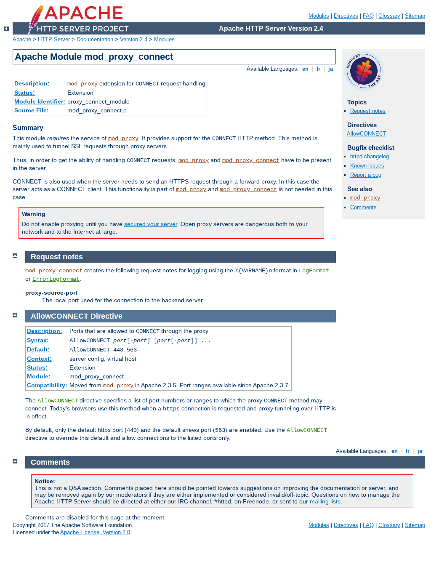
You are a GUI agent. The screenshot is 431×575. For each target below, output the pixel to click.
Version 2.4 (133, 39)
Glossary (389, 16)
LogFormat (314, 270)
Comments (363, 207)
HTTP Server (54, 39)
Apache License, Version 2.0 (95, 532)
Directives (346, 16)
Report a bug (365, 175)
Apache (22, 39)
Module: (39, 376)
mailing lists (325, 501)
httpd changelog (369, 156)
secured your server (150, 224)
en (305, 69)
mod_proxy (82, 83)
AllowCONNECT (366, 133)
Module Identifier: (39, 101)
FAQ (368, 16)
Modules (319, 16)
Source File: (31, 110)
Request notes (368, 111)
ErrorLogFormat (56, 279)
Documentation (95, 39)
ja (331, 69)
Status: (24, 92)
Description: (32, 83)
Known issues (367, 165)
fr (318, 69)
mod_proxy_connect (250, 160)
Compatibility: (47, 385)
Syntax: (38, 340)
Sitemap (415, 16)
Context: (39, 358)
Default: (38, 349)
